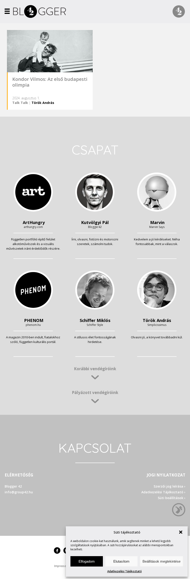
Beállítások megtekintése (161, 561)
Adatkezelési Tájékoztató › (163, 492)
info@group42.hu (19, 492)
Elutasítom (121, 561)
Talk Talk (20, 102)
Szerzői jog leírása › (169, 486)
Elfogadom (87, 561)
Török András (43, 102)
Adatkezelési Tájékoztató (124, 571)
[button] (180, 532)
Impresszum (62, 566)
